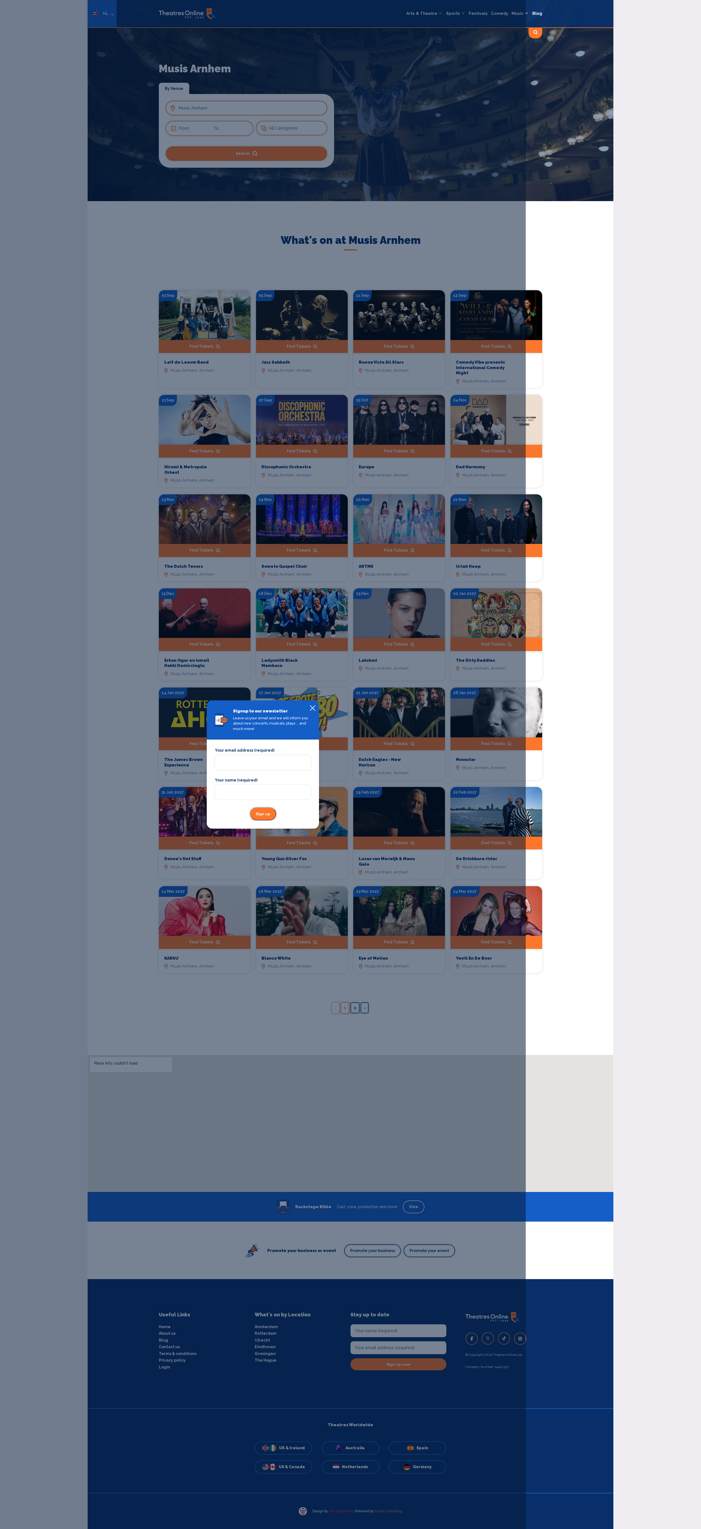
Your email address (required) (244, 750)
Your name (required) (236, 780)
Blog (537, 13)
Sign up (263, 814)
